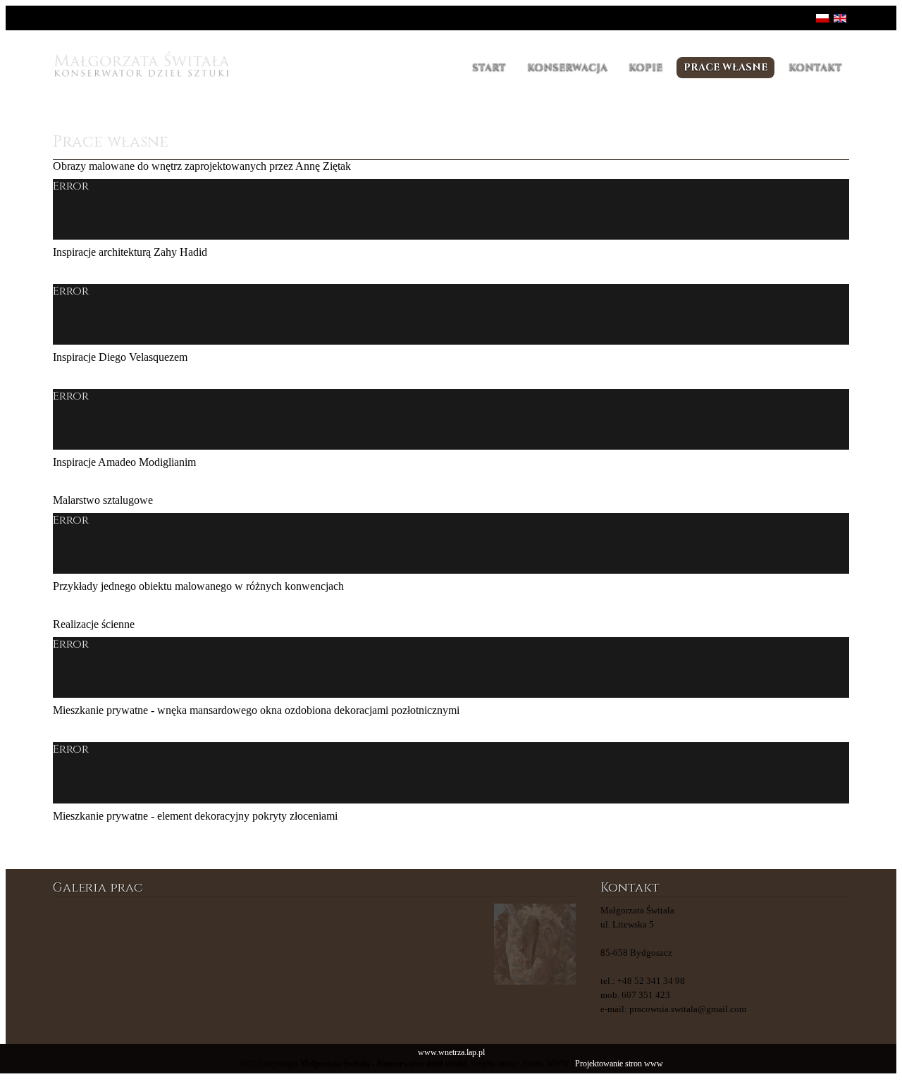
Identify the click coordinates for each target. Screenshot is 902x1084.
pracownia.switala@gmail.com (687, 1009)
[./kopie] (358, 944)
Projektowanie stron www (619, 1063)
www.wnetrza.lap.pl (451, 1052)
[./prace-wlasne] (181, 944)
